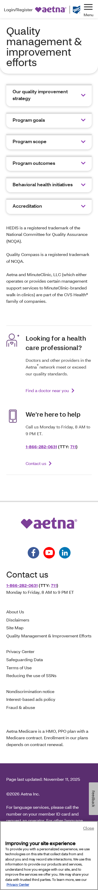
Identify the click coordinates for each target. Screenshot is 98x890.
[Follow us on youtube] (49, 553)
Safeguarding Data (24, 659)
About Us (15, 611)
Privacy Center (20, 651)
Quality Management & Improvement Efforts (48, 635)
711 (73, 446)
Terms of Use (19, 667)
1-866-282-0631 (41, 446)
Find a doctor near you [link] (47, 390)
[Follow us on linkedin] (65, 553)
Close (88, 828)
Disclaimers (17, 620)
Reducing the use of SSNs (31, 675)
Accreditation (27, 206)
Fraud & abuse (20, 707)
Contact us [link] (36, 463)
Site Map (15, 627)
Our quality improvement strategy (40, 95)
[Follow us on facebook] (33, 553)
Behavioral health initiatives (43, 185)
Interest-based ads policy (30, 699)
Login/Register (18, 9)
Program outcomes (34, 163)
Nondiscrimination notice (30, 691)
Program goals (29, 120)
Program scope (30, 141)
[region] (49, 855)
